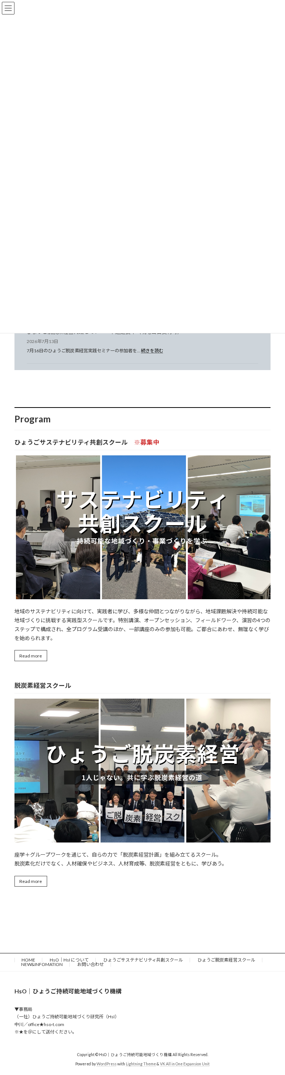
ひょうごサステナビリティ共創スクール (143, 960)
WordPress (106, 1064)
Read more (30, 656)
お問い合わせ (90, 964)
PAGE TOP (271, 1035)
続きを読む (152, 350)
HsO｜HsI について (69, 960)
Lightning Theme (141, 1064)
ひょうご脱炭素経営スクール (226, 960)
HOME (28, 960)
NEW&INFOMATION (42, 964)
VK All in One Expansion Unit (185, 1064)
